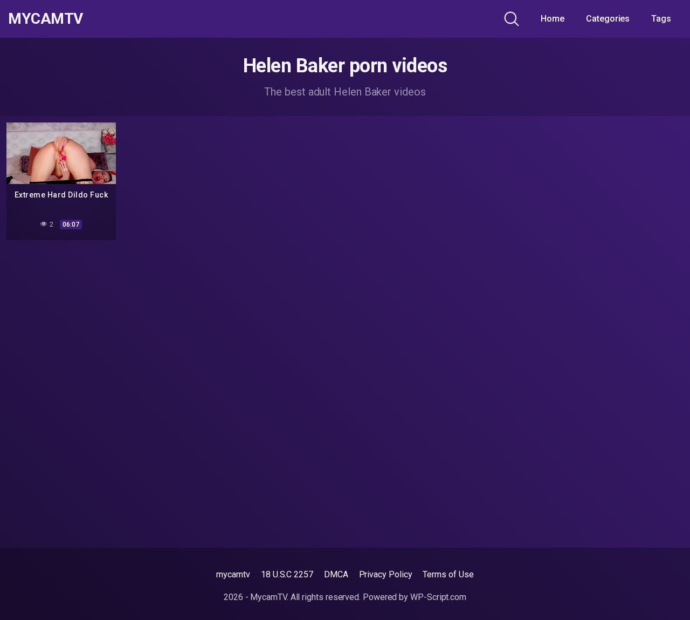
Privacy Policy (385, 574)
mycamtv (233, 574)
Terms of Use (448, 574)
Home (552, 18)
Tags (661, 18)
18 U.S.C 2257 (287, 574)
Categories (608, 18)
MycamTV (45, 19)
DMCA (336, 574)
